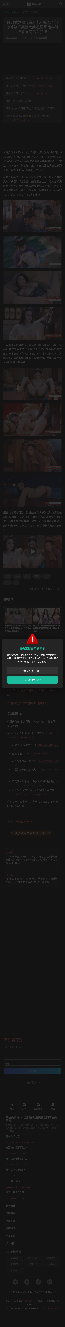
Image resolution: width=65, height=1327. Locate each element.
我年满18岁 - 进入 (32, 679)
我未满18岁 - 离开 (32, 670)
